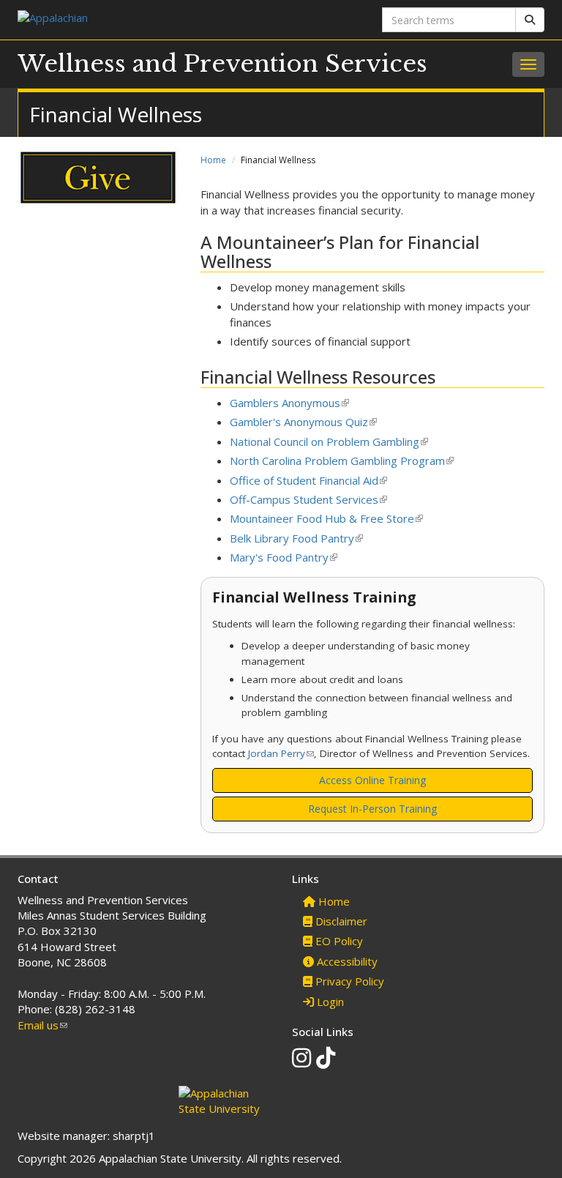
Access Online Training (372, 780)
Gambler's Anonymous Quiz (303, 421)
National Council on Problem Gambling (329, 441)
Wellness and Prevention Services (222, 63)
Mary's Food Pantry (283, 557)
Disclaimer (339, 921)
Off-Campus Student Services (308, 499)
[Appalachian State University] (144, 19)
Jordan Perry (281, 753)
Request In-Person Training (372, 809)
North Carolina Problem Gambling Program (342, 460)
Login (329, 1001)
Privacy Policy (348, 981)
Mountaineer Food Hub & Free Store (326, 518)
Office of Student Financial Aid (308, 480)
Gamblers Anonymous (289, 402)
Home (213, 160)
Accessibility (346, 961)
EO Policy (337, 940)
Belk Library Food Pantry (296, 538)
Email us (42, 1025)
